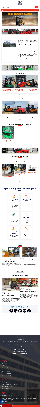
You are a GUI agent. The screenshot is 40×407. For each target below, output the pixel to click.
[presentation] (2, 85)
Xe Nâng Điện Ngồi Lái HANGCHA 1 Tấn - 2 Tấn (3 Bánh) (8, 90)
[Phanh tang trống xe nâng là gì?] (29, 252)
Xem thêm (20, 271)
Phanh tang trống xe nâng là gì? (29, 260)
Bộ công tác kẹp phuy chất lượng (20, 174)
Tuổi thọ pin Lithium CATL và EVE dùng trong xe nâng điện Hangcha (11, 261)
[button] (19, 94)
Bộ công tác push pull (32, 172)
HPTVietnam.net (31, 405)
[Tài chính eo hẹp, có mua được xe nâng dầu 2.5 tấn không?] (11, 284)
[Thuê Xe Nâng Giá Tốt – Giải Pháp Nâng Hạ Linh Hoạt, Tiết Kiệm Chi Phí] (8, 132)
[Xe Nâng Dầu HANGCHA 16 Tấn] (32, 107)
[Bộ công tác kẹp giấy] (8, 170)
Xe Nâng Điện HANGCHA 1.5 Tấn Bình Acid (20, 90)
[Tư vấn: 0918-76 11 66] (6, 405)
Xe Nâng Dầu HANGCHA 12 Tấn (8, 115)
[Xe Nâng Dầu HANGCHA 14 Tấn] (20, 107)
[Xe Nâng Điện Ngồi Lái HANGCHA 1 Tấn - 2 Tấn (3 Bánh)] (8, 81)
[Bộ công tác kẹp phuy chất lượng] (20, 168)
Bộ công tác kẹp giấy (8, 176)
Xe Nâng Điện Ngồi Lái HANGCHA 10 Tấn (32, 90)
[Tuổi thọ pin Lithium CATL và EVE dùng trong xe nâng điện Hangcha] (11, 252)
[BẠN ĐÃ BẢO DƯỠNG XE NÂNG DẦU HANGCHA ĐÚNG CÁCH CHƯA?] (29, 282)
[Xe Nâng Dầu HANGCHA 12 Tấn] (8, 107)
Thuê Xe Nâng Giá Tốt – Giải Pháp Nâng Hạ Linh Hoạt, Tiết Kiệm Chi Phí (7, 141)
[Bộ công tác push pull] (32, 168)
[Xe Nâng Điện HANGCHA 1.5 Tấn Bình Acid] (20, 81)
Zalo (2, 401)
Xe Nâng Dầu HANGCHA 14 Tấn (20, 115)
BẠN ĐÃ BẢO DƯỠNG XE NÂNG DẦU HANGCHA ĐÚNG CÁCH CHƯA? (28, 291)
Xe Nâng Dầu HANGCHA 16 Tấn (32, 115)
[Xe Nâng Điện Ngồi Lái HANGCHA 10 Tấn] (32, 81)
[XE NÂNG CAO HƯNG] (20, 3)
